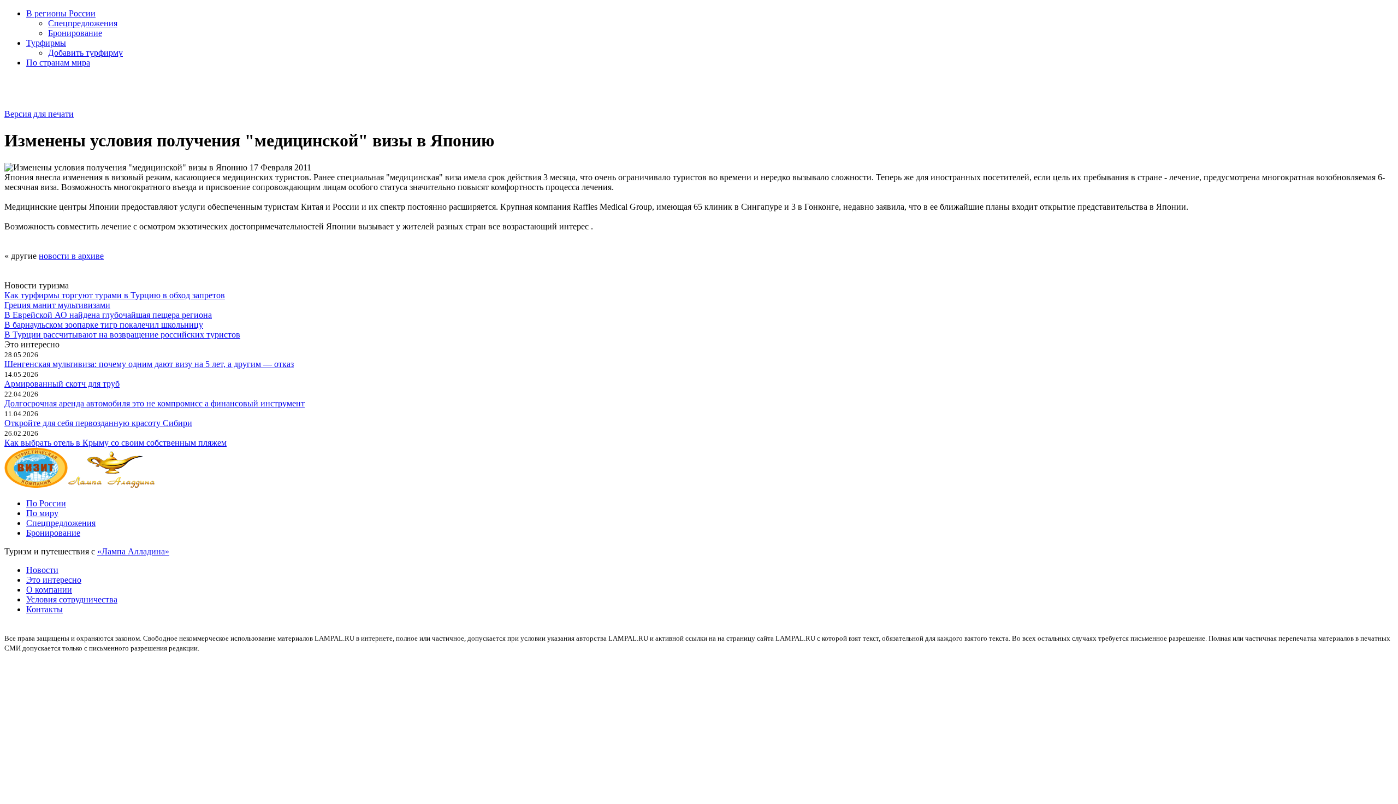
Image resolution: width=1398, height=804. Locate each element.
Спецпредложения (82, 23)
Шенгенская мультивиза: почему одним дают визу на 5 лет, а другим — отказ (149, 364)
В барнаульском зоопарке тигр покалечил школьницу (103, 324)
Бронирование (75, 33)
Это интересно (53, 579)
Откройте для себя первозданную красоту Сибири (98, 423)
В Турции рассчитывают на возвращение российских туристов (122, 334)
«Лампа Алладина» (133, 551)
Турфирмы (46, 43)
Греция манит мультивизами (57, 305)
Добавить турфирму (85, 52)
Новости (42, 570)
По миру (42, 513)
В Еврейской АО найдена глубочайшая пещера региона (108, 315)
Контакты (44, 609)
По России (46, 503)
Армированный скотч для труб (62, 383)
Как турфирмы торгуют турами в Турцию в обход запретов (114, 295)
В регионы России (61, 13)
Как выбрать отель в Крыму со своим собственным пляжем (115, 442)
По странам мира (58, 62)
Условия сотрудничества (71, 599)
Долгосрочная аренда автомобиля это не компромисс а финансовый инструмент (154, 403)
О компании (49, 589)
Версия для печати (39, 114)
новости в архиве (71, 256)
